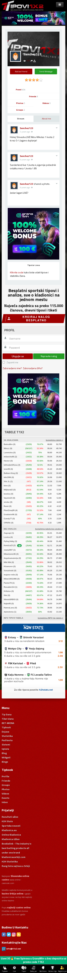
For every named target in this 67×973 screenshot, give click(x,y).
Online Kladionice (11, 834)
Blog (4, 753)
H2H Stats (7, 821)
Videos (46, 103)
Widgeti (6, 757)
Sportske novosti (11, 825)
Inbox (5, 802)
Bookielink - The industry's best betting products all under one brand (16, 848)
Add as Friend (21, 71)
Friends (33, 96)
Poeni (20, 89)
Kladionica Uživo (11, 839)
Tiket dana (8, 719)
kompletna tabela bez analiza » (49, 529)
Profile (5, 776)
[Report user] (34, 60)
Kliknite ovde (16, 272)
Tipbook (6, 727)
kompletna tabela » (54, 440)
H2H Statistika (10, 861)
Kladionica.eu (9, 830)
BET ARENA (8, 723)
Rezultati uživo (10, 817)
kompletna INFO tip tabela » (50, 618)
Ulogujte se (18, 356)
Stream (20, 118)
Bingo (5, 762)
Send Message (46, 71)
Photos (20, 103)
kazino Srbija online (12, 893)
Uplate (5, 749)
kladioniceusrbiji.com (13, 857)
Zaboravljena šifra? (33, 368)
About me (46, 118)
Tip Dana (7, 714)
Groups (20, 109)
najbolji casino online (19, 907)
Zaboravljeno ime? (12, 368)
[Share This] (31, 60)
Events (5, 798)
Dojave (5, 731)
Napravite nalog (49, 356)
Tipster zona (33, 265)
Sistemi (6, 744)
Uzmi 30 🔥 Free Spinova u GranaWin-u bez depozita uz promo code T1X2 (33, 960)
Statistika (7, 736)
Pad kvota (7, 740)
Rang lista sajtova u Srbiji (16, 866)
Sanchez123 (26, 128)
